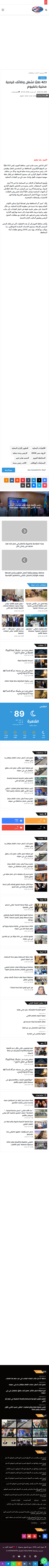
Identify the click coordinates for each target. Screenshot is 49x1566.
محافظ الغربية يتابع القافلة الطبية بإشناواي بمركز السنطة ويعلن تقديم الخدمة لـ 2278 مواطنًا (18, 918)
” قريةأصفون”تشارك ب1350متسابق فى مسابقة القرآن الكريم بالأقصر (19, 1081)
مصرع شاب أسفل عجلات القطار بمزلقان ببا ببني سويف (18, 759)
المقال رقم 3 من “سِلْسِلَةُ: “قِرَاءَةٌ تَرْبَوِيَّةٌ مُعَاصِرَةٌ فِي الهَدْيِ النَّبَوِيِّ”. (19, 651)
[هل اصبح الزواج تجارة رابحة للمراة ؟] (41, 990)
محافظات (31, 73)
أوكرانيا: (44, 1500)
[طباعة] (23, 485)
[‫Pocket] (44, 485)
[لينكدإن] (33, 480)
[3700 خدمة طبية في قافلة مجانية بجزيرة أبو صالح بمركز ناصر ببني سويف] (41, 929)
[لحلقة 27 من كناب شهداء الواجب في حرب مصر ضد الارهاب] (40, 1423)
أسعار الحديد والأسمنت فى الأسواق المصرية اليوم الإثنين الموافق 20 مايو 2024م (25, 1458)
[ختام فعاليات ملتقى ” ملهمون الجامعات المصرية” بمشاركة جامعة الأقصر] (36, 620)
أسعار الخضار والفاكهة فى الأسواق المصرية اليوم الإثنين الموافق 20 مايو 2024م (25, 1464)
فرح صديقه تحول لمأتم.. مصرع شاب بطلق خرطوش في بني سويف (19, 769)
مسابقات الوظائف (37, 463)
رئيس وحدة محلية (19, 453)
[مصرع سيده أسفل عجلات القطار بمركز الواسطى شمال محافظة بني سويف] (41, 801)
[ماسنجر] (33, 485)
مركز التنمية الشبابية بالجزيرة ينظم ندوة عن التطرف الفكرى (18, 1123)
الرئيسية (42, 73)
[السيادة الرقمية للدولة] (41, 663)
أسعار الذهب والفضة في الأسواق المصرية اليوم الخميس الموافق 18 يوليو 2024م (25, 1479)
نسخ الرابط (8, 470)
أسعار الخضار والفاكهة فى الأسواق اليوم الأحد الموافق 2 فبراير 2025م (26, 1469)
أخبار (36, 73)
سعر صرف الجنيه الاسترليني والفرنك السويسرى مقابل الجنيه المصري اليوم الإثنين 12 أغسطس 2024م (24, 1512)
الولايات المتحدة (15, 1500)
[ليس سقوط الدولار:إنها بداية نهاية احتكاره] (41, 684)
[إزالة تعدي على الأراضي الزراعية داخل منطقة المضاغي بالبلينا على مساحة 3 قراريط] (36, 595)
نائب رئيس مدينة (19, 463)
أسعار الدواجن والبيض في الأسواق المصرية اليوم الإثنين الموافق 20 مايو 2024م (26, 1473)
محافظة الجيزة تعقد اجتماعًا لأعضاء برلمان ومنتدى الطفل (18, 978)
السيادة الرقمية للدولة (25, 660)
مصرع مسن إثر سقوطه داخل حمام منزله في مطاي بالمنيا (18, 875)
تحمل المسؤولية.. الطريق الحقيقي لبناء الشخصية (19, 1133)
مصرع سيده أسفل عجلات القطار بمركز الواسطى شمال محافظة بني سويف (20, 800)
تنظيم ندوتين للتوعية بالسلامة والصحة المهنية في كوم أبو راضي (20, 779)
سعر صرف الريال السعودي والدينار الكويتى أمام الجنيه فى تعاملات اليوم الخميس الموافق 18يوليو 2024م (26, 1518)
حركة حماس (42, 1508)
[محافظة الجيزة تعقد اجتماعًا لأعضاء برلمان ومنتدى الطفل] (41, 980)
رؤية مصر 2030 (37, 453)
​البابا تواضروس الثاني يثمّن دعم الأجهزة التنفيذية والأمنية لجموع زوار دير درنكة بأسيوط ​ (19, 1051)
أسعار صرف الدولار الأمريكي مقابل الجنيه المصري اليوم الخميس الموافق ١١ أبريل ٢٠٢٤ (24, 1495)
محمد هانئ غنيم (22, 458)
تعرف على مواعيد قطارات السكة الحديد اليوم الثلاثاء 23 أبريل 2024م (26, 1504)
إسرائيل (36, 1500)
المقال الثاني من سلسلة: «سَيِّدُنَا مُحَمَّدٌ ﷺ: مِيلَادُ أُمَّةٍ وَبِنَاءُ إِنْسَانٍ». (18, 672)
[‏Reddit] (17, 480)
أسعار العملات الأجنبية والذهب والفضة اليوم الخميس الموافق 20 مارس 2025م (26, 1484)
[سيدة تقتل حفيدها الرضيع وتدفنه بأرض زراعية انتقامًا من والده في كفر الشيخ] (41, 887)
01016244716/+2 (12, 1551)
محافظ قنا (34, 1523)
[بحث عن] (46, 10)
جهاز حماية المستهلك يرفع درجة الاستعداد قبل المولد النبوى (18, 958)
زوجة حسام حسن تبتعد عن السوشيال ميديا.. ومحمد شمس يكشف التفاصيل (18, 1101)
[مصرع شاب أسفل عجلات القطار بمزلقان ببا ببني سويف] (41, 761)
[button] (44, 1561)
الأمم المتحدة (27, 1500)
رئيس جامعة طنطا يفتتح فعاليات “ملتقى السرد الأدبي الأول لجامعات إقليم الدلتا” (24, 506)
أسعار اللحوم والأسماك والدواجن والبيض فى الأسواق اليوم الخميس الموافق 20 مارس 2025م (25, 1490)
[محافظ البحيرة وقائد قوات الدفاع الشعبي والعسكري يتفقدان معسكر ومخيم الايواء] (41, 970)
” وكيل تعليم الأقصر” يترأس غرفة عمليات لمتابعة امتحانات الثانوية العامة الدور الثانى (13, 606)
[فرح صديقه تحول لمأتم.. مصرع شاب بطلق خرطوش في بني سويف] (41, 771)
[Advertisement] (24, 41)
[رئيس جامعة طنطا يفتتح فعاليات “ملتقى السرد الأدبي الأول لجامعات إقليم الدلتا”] (41, 791)
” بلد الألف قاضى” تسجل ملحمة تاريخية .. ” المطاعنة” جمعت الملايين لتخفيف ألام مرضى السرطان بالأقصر (17, 1113)
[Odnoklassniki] (6, 480)
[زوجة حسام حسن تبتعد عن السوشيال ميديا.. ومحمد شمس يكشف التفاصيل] (41, 1103)
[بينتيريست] (23, 480)
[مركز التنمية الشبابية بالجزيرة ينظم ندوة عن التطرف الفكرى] (41, 1124)
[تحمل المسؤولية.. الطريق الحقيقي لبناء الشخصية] (41, 1135)
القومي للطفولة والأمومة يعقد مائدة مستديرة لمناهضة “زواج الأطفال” (20, 1143)
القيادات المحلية (38, 448)
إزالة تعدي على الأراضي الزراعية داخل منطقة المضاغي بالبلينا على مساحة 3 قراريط (36, 606)
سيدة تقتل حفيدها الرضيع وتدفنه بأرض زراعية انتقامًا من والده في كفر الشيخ (18, 885)
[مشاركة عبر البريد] (28, 485)
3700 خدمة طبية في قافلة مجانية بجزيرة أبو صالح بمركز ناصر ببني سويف (18, 927)
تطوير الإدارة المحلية (19, 448)
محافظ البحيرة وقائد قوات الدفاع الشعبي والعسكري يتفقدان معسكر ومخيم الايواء (18, 968)
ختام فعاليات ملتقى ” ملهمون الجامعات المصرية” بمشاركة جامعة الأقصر (36, 631)
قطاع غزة (43, 1523)
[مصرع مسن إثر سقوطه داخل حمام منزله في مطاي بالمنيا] (41, 877)
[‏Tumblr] (28, 480)
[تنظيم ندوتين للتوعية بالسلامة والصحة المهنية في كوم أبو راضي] (41, 781)
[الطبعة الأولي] (37, 9)
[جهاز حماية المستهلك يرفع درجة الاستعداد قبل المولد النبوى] (41, 960)
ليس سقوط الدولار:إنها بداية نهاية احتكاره (18, 681)
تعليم (24, 500)
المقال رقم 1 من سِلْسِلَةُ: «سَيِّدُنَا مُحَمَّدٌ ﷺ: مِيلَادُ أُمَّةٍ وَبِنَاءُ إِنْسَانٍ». (18, 692)
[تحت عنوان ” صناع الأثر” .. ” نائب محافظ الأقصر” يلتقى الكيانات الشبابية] (13, 620)
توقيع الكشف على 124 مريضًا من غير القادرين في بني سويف (17, 938)
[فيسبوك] (44, 480)
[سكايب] (39, 485)
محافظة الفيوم (38, 458)
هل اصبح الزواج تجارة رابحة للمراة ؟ (21, 987)
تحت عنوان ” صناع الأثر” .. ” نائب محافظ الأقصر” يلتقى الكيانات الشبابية (13, 631)
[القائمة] (3, 10)
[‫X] (39, 480)
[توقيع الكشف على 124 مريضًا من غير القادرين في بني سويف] (41, 939)
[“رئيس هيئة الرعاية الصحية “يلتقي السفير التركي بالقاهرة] (41, 908)
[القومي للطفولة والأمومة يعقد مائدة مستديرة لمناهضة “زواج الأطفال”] (41, 1145)
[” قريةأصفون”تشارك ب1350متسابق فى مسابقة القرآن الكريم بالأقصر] (41, 1083)
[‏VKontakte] (12, 480)
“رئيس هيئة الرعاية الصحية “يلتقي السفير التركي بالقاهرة (19, 906)
